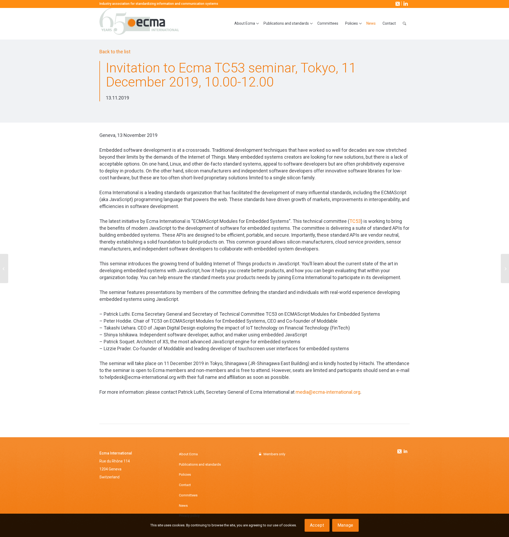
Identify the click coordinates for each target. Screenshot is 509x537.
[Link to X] (397, 3)
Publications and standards (200, 464)
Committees (188, 495)
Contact (185, 485)
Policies (185, 475)
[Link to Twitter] (400, 450)
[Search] (404, 24)
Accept (317, 525)
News (183, 506)
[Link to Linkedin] (405, 451)
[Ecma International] (139, 24)
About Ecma (188, 454)
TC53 (355, 221)
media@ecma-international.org (328, 392)
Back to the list (114, 51)
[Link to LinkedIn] (405, 3)
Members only (274, 454)
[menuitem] (245, 24)
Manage (345, 525)
